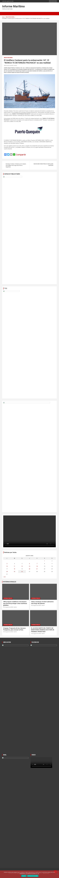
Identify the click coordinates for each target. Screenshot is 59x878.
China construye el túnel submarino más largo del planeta (42, 602)
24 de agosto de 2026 (8, 631)
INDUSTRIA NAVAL (8, 57)
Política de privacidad (33, 875)
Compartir (21, 154)
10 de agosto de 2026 (36, 633)
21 (37, 569)
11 (14, 566)
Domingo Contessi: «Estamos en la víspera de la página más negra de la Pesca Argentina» (16, 165)
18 (14, 569)
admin (15, 65)
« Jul (4, 576)
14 (37, 566)
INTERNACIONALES (9, 582)
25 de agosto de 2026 (8, 607)
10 (7, 566)
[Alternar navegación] (4, 13)
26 (22, 571)
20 (29, 569)
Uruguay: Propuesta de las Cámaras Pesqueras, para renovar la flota (14, 629)
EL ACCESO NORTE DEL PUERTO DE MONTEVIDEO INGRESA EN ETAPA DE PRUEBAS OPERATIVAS (42, 629)
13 (29, 566)
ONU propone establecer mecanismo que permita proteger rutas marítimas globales (15, 603)
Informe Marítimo (13, 6)
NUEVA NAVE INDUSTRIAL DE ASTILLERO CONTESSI (43, 164)
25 (14, 571)
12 (22, 566)
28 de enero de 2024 (8, 65)
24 (7, 571)
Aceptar (24, 875)
